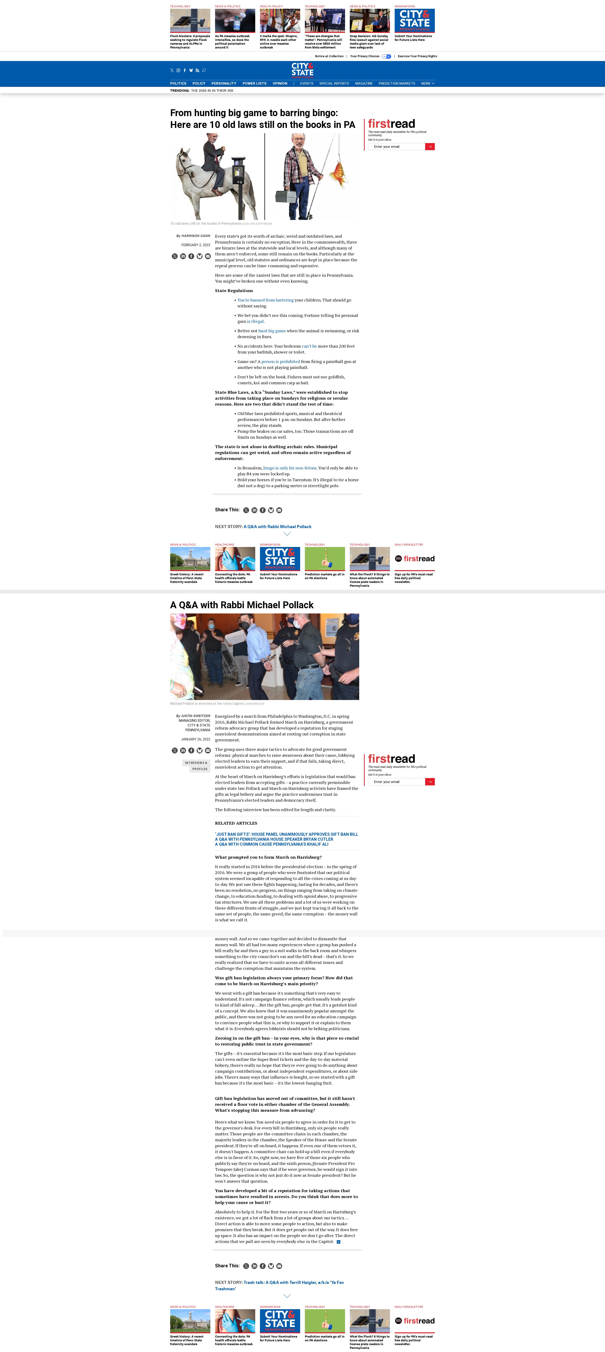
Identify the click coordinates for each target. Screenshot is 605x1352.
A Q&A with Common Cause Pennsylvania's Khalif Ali (271, 844)
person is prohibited (280, 361)
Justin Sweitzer (193, 715)
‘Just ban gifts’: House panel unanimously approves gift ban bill (286, 834)
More (426, 83)
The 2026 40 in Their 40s (212, 90)
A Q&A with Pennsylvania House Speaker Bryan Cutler (274, 839)
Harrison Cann (193, 235)
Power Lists (255, 83)
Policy (199, 83)
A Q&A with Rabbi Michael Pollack (277, 526)
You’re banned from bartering (266, 300)
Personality (224, 83)
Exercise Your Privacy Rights (417, 56)
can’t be (309, 346)
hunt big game (272, 330)
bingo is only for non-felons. (290, 468)
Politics (178, 83)
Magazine (364, 83)
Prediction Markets (397, 83)
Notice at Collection (329, 56)
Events (306, 83)
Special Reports (334, 83)
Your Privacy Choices (365, 56)
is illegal (255, 321)
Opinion (280, 83)
